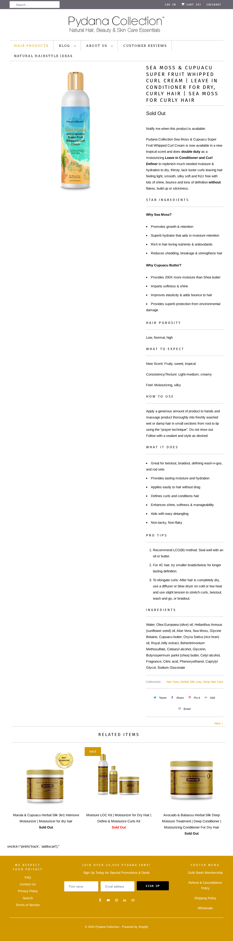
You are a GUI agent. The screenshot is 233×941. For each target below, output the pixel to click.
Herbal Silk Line (190, 681)
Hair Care (172, 681)
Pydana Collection (107, 926)
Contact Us (28, 884)
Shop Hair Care (213, 681)
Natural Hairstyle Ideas (43, 56)
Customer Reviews (145, 46)
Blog (65, 46)
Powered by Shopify (135, 926)
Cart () (193, 4)
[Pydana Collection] (116, 26)
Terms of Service (28, 905)
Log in (170, 4)
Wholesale (205, 908)
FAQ (28, 877)
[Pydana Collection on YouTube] (108, 900)
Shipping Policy (205, 898)
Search (28, 898)
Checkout (214, 4)
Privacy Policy (28, 891)
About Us (97, 46)
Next (218, 723)
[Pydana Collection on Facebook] (100, 900)
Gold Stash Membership (205, 872)
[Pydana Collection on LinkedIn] (125, 900)
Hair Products (31, 46)
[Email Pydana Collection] (133, 900)
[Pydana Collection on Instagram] (116, 900)
